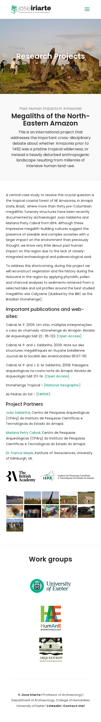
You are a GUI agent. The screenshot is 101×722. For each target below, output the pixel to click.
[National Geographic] (62, 385)
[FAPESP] (43, 394)
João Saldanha (18, 412)
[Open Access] (69, 336)
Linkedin (54, 706)
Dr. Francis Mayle (19, 453)
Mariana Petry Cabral (23, 432)
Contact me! (74, 706)
